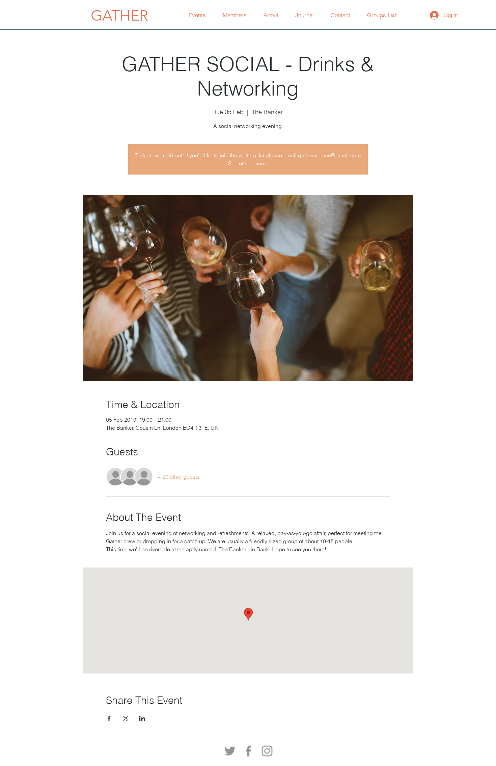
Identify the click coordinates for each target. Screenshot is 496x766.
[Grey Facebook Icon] (248, 751)
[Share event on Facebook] (109, 718)
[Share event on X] (125, 718)
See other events (248, 163)
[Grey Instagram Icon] (267, 751)
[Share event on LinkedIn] (142, 718)
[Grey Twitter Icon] (230, 751)
